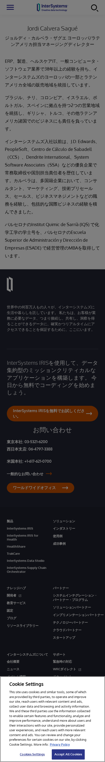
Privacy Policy (60, 744)
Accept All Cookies (68, 754)
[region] (52, 719)
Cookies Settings (32, 754)
